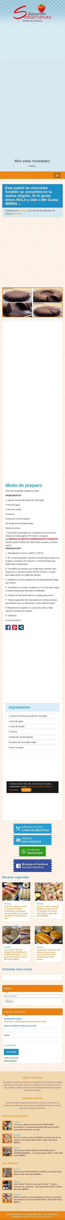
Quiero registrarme (10, 1061)
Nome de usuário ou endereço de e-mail (20, 1026)
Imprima (31, 840)
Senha (6, 1035)
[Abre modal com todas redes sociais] (21, 627)
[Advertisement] (32, 58)
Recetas (18, 214)
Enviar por (35, 851)
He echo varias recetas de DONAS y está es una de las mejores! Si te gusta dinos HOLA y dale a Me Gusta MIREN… (48, 911)
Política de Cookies (35, 787)
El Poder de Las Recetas (32, 21)
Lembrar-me (11, 1045)
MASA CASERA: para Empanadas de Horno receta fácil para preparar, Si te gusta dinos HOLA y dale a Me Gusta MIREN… (38, 1199)
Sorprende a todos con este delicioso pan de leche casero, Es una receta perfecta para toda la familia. (48, 954)
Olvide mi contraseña (11, 1058)
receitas (23, 210)
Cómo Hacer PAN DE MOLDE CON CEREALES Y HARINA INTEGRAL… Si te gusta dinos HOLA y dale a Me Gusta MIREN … (15, 954)
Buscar (9, 1001)
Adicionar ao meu (35, 828)
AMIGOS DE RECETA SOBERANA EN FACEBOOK (33, 539)
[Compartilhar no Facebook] (8, 627)
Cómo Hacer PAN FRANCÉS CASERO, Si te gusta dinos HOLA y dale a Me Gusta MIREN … (38, 1173)
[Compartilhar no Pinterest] (14, 627)
